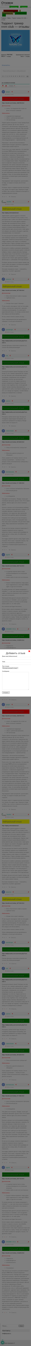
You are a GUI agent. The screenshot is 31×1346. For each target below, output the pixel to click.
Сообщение (5, 671)
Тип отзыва (5, 666)
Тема (3, 661)
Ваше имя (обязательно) (9, 656)
